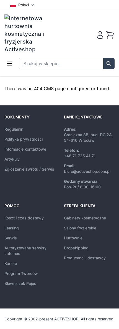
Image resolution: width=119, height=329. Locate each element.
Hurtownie (73, 238)
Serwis (10, 238)
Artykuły (12, 159)
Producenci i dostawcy (85, 257)
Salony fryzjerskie (80, 228)
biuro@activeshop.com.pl (87, 171)
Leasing (11, 228)
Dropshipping (76, 248)
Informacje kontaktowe (25, 149)
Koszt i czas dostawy (24, 218)
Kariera (10, 263)
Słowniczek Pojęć (20, 283)
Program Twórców (21, 273)
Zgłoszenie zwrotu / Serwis (29, 169)
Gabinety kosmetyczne (85, 218)
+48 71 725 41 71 (80, 155)
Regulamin (13, 129)
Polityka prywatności (23, 139)
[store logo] (27, 33)
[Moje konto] (100, 35)
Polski (23, 4)
